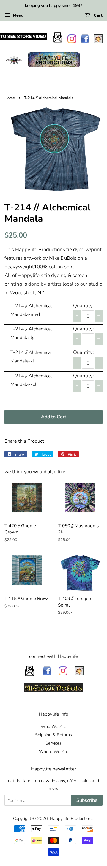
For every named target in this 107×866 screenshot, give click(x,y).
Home (9, 98)
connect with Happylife (53, 656)
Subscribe (86, 800)
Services (53, 743)
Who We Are (53, 726)
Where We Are (53, 751)
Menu (17, 15)
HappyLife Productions (71, 818)
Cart (97, 15)
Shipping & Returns (53, 735)
